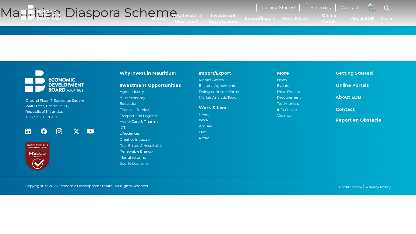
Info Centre (287, 109)
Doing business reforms (219, 91)
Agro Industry (132, 91)
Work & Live (294, 18)
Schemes (321, 7)
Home (158, 18)
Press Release (288, 91)
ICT (122, 127)
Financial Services (135, 109)
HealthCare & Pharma (139, 121)
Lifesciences (129, 133)
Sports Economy (134, 163)
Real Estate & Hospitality (141, 145)
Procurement (289, 97)
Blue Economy (133, 97)
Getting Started (278, 7)
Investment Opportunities (223, 18)
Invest (204, 114)
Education (129, 103)
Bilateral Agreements (217, 85)
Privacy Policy (378, 187)
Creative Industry (135, 139)
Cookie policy (351, 187)
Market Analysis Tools (217, 97)
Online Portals (329, 18)
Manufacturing (133, 157)
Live (202, 131)
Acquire (205, 126)
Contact (350, 7)
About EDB (362, 18)
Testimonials (288, 103)
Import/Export (260, 18)
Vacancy (284, 115)
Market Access (211, 79)
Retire (204, 138)
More (386, 18)
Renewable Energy (136, 151)
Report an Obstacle (358, 120)
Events (283, 85)
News (282, 79)
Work (203, 120)
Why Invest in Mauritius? (186, 18)
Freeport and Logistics (139, 115)
